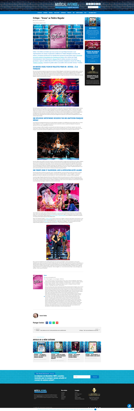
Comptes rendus (79, 12)
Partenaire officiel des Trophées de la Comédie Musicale (92, 77)
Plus (85, 12)
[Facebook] (87, 4)
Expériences (63, 12)
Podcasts (69, 12)
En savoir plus (92, 37)
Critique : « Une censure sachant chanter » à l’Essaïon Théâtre (57, 356)
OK (95, 409)
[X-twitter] (92, 4)
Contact (76, 396)
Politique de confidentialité (79, 398)
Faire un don (77, 395)
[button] (47, 323)
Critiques (45, 12)
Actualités (40, 12)
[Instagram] (90, 4)
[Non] (132, 409)
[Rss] (97, 4)
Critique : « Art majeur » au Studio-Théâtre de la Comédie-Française (92, 356)
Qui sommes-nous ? (92, 12)
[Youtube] (94, 4)
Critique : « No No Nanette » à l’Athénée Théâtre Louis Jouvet (75, 355)
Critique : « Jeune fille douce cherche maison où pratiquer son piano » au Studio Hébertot (41, 356)
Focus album (56, 12)
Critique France (38, 26)
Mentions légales (78, 397)
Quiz (73, 12)
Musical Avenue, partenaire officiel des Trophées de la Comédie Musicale (94, 398)
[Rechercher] (99, 7)
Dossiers (51, 12)
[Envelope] (99, 4)
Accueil (76, 392)
